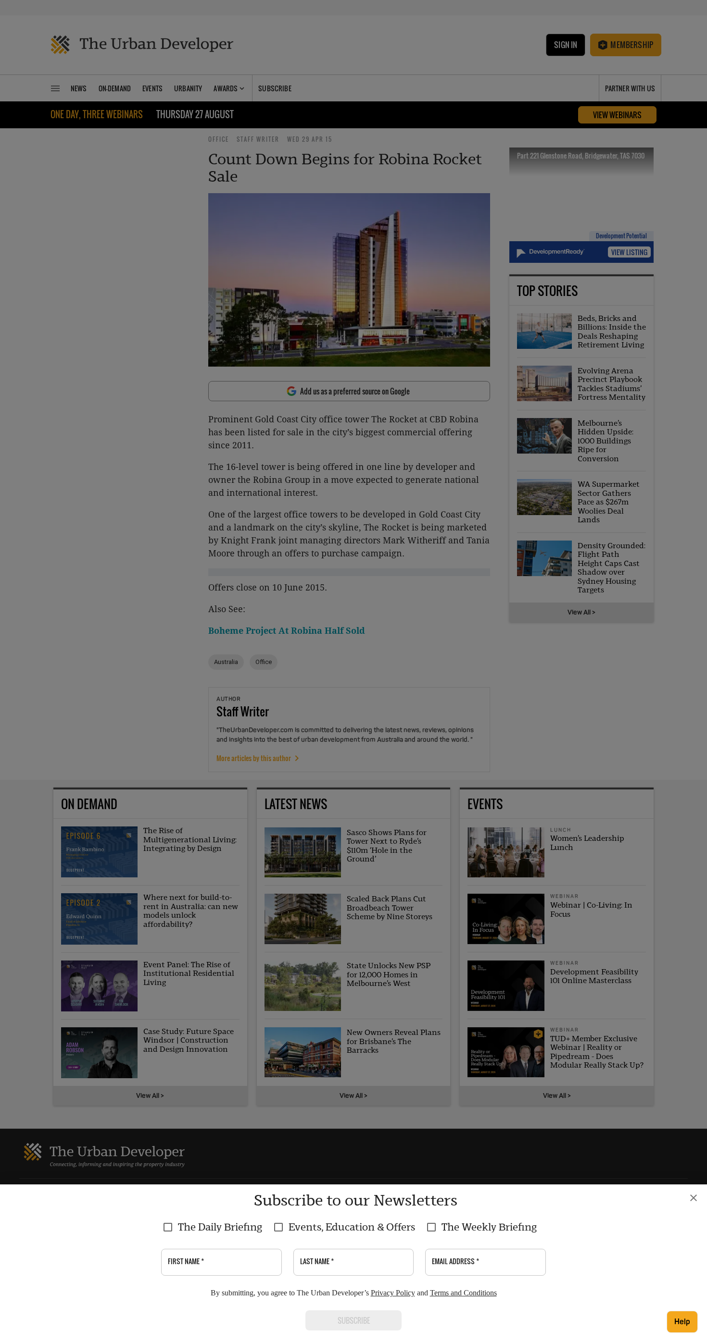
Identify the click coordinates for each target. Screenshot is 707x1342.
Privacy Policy (393, 1293)
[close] (693, 1197)
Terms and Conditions (463, 1293)
